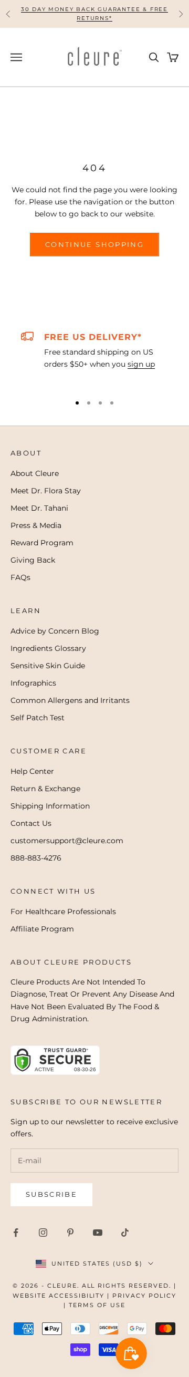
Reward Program (42, 542)
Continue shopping (94, 244)
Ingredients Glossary (48, 648)
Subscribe (51, 1194)
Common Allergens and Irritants (70, 700)
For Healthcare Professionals (63, 911)
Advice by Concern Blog (54, 631)
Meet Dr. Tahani (39, 508)
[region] (94, 357)
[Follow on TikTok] (125, 1232)
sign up (141, 364)
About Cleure (34, 473)
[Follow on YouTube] (97, 1232)
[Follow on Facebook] (15, 1232)
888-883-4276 (35, 858)
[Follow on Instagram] (43, 1232)
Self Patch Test (37, 717)
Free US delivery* (93, 337)
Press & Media (35, 525)
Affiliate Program (42, 929)
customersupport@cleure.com (66, 840)
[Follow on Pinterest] (70, 1232)
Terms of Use (97, 1305)
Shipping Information (50, 806)
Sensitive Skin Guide (47, 665)
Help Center (32, 771)
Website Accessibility (59, 1295)
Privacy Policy (144, 1295)
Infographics (33, 683)
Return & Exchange (45, 788)
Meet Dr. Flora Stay (45, 490)
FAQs (20, 577)
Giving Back (32, 560)
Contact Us (30, 823)
